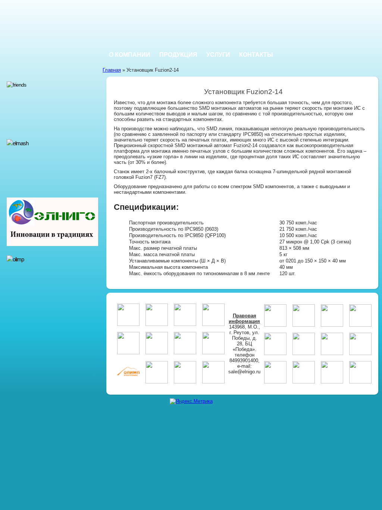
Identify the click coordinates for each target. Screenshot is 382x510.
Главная (112, 70)
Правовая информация (244, 318)
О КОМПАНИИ (129, 55)
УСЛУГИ (218, 55)
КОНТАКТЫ (256, 55)
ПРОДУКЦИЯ (178, 55)
